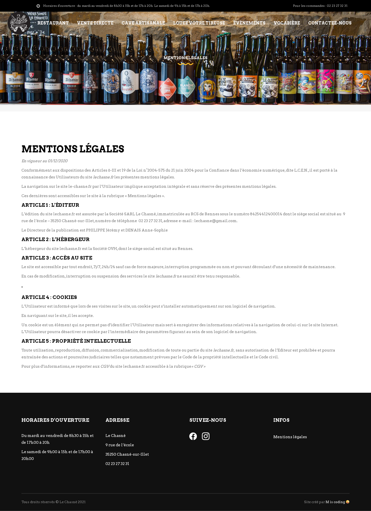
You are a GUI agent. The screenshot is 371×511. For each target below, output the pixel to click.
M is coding (335, 502)
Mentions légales (290, 437)
